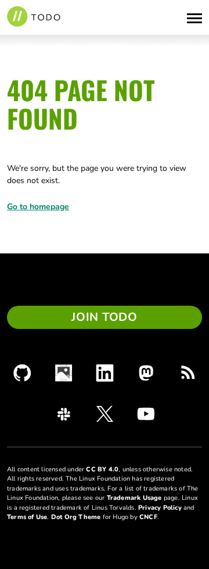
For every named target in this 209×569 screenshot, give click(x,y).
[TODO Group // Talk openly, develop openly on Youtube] (146, 414)
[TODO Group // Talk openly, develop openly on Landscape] (63, 373)
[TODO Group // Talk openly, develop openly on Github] (22, 373)
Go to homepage (38, 206)
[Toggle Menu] (194, 17)
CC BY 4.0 (102, 469)
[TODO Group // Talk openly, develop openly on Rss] (187, 373)
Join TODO (104, 317)
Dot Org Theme (76, 517)
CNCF (148, 517)
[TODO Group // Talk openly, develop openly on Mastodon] (146, 373)
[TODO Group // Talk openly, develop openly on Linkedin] (105, 373)
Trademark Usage (134, 497)
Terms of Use (27, 517)
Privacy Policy (160, 507)
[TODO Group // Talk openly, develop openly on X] (105, 413)
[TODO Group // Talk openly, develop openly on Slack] (63, 414)
